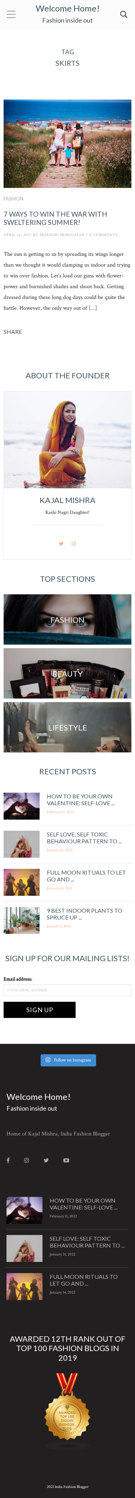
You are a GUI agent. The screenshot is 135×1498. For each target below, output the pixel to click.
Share (13, 331)
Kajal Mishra (67, 500)
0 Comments (103, 235)
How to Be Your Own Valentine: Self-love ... (80, 799)
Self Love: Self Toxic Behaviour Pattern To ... (84, 837)
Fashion (13, 199)
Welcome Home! (68, 8)
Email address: (18, 979)
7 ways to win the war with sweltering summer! (55, 218)
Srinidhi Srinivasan (62, 235)
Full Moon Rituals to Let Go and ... (84, 1280)
